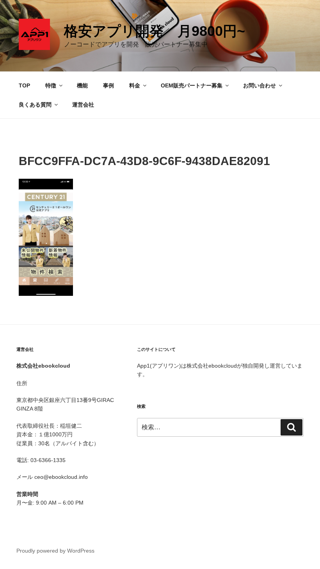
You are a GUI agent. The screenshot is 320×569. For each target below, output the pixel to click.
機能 (82, 85)
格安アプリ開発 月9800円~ (154, 31)
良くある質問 (35, 104)
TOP (24, 85)
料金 (134, 85)
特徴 (50, 85)
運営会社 (83, 104)
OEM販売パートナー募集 (191, 85)
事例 (108, 85)
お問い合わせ (259, 85)
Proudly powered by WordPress (55, 551)
